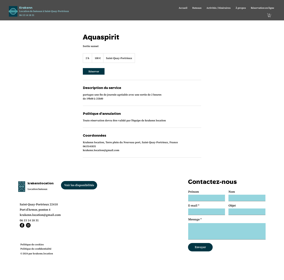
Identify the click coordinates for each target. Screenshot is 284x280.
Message (194, 219)
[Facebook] (22, 225)
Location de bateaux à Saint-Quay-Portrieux (44, 11)
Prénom (193, 191)
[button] (269, 15)
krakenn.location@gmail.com (40, 215)
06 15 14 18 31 (26, 15)
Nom (231, 191)
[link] (94, 71)
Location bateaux (37, 189)
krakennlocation (41, 183)
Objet (232, 205)
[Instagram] (28, 225)
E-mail (192, 205)
